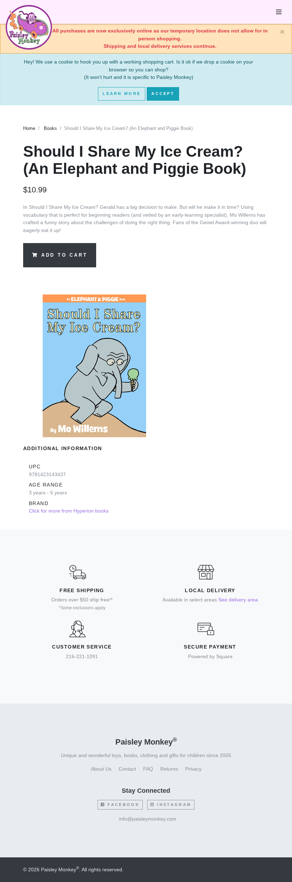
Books (50, 128)
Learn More (122, 93)
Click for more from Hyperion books (69, 511)
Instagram (173, 804)
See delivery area (238, 600)
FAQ (148, 769)
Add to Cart (64, 255)
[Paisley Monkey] (29, 12)
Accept (162, 93)
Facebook (122, 804)
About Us (101, 769)
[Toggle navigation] (278, 12)
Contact (127, 769)
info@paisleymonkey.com (147, 819)
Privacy (193, 769)
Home (29, 128)
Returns (169, 769)
